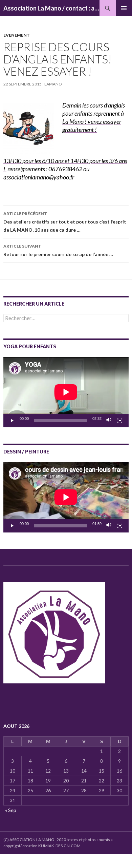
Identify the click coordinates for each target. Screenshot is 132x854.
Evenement (16, 35)
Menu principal (124, 8)
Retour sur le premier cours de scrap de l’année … (58, 250)
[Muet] (109, 420)
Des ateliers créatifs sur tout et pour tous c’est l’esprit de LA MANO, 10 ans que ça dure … (64, 222)
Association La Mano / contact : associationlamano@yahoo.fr (51, 8)
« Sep (10, 810)
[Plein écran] (119, 420)
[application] (66, 392)
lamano (53, 83)
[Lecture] (12, 420)
